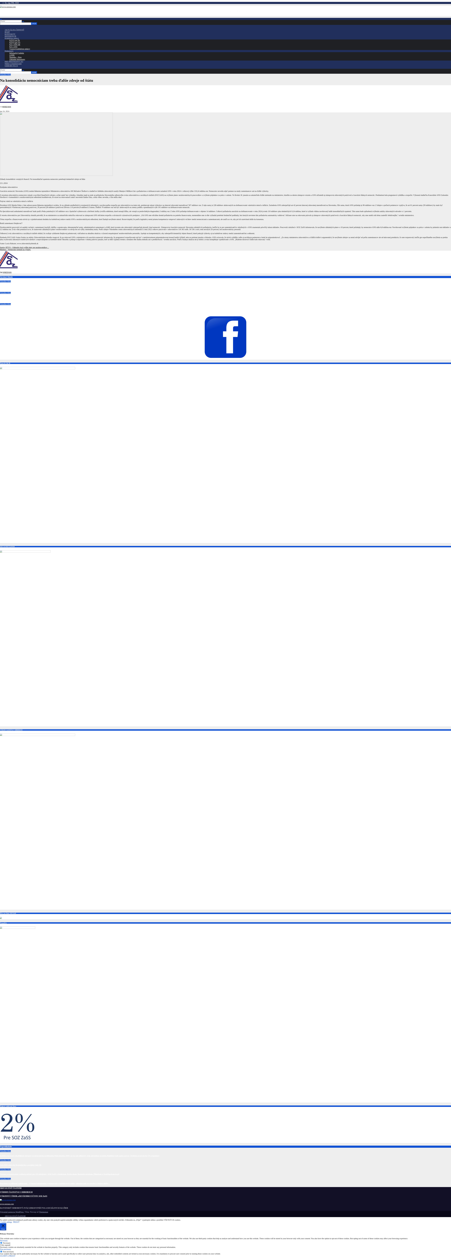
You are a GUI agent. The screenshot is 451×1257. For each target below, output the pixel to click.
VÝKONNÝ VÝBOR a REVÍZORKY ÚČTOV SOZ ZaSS (23, 1196)
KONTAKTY (10, 34)
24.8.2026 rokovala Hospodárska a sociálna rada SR (20, 297)
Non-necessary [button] (5, 1249)
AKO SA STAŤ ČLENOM (15, 1216)
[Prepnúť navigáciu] (1, 19)
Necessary (6, 1243)
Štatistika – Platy (15, 57)
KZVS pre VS (14, 43)
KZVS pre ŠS (14, 40)
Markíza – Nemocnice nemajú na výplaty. (15, 250)
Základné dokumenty (17, 59)
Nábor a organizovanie (13, 64)
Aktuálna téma (5, 75)
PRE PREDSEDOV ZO (14, 62)
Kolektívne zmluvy (12, 38)
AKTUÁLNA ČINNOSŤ (14, 30)
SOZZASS (6, 107)
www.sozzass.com (7, 11)
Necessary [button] (4, 1241)
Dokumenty (9, 51)
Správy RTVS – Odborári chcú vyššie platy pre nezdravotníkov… (24, 247)
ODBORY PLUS (11, 66)
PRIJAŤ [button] (16, 1222)
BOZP (7, 32)
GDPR (12, 55)
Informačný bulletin (16, 53)
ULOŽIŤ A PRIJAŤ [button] (7, 1256)
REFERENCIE (10, 36)
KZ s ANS (13, 47)
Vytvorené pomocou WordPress (12, 1212)
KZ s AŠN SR (14, 45)
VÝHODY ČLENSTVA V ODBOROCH (16, 1192)
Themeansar (43, 1212)
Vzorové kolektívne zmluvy (19, 49)
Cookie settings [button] (6, 1222)
